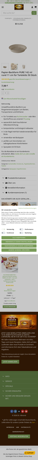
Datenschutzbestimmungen (27, 208)
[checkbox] (3, 229)
